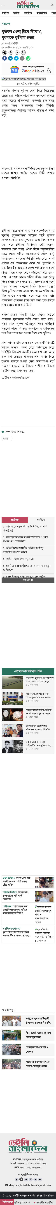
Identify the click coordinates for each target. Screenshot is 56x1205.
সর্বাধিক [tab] (41, 520)
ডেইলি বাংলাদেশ (21, 1195)
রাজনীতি (28, 13)
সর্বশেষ (5, 13)
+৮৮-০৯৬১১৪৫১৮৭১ (31, 1167)
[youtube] (40, 1179)
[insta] (31, 1179)
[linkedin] (10, 58)
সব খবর (27, 580)
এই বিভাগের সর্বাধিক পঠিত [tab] (28, 671)
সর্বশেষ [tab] (14, 520)
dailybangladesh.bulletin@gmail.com (30, 1185)
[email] (22, 58)
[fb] (17, 1179)
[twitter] (16, 58)
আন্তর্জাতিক (42, 13)
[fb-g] (21, 1179)
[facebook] (4, 58)
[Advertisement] (28, 476)
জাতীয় (16, 13)
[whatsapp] (28, 58)
